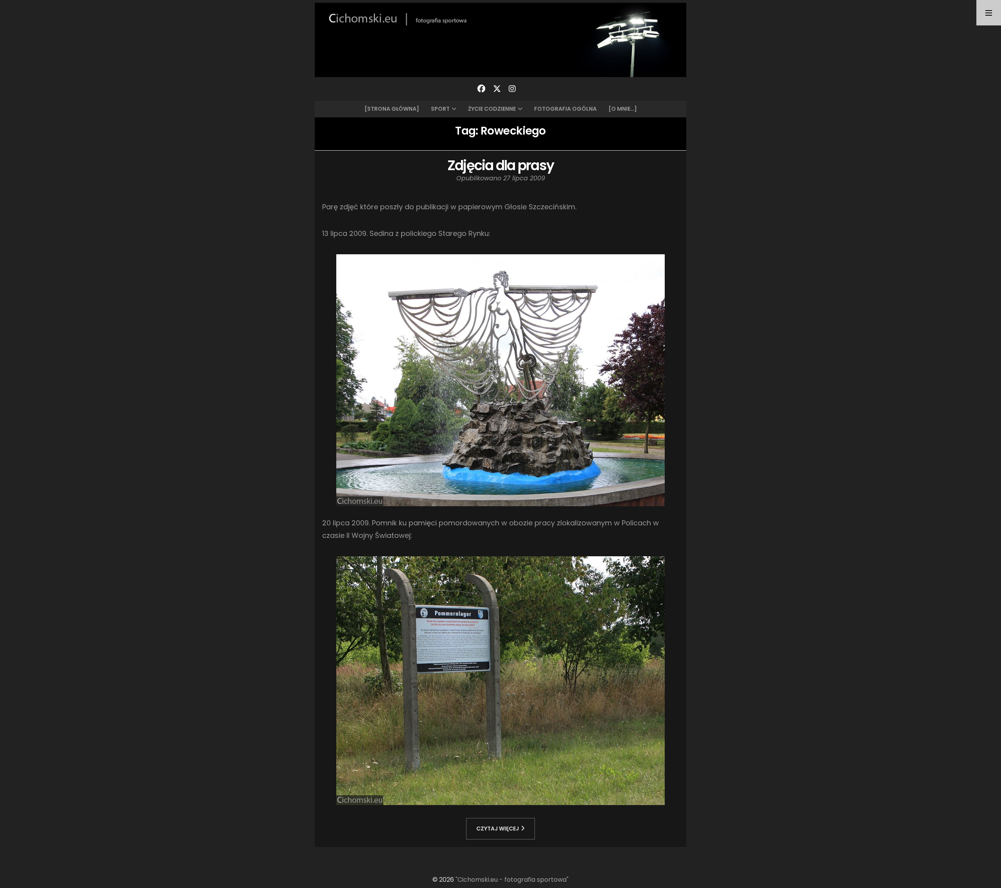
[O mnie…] (622, 109)
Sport (440, 109)
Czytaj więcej (497, 828)
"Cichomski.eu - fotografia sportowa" (512, 879)
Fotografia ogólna (565, 109)
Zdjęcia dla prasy (500, 165)
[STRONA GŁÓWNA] (391, 109)
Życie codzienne (492, 109)
